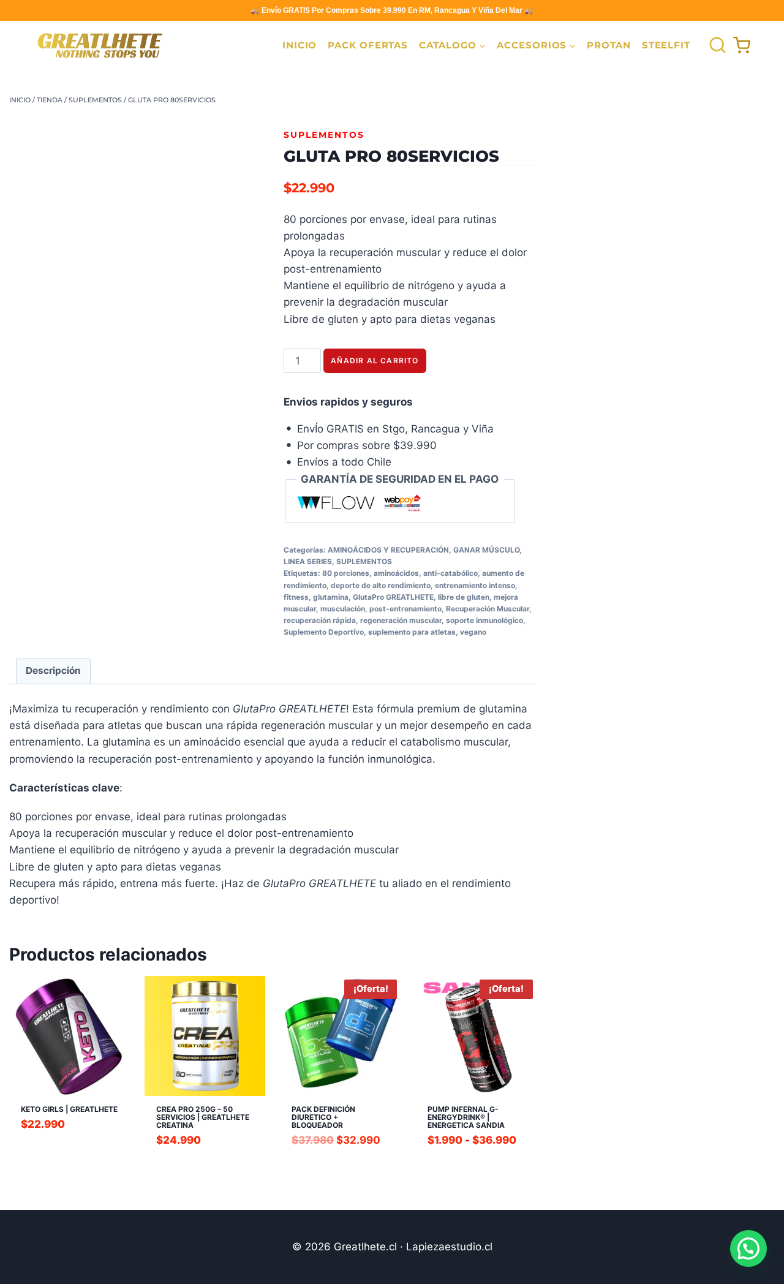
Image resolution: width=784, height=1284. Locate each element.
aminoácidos (396, 573)
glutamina (331, 597)
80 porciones (345, 573)
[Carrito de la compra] (741, 45)
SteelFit (666, 45)
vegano (473, 631)
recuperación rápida (320, 620)
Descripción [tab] (53, 670)
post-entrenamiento (405, 608)
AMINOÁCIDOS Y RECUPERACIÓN (388, 549)
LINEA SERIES (308, 561)
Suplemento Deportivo (324, 631)
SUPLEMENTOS (324, 134)
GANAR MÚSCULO (486, 549)
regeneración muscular (401, 620)
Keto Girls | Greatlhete (69, 1109)
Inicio (299, 45)
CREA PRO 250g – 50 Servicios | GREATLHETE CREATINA (202, 1117)
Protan (608, 45)
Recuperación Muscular (487, 608)
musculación (342, 608)
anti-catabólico (450, 573)
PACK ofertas (368, 45)
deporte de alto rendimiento (381, 585)
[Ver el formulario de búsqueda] (714, 46)
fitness (296, 597)
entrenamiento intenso (475, 585)
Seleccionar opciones (476, 1162)
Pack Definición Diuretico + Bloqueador (323, 1117)
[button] (748, 1248)
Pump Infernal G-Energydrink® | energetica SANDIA (466, 1117)
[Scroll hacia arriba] (44, 1263)
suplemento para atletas (412, 631)
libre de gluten (463, 597)
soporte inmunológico (484, 620)
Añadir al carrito (374, 360)
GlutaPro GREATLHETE (393, 597)
